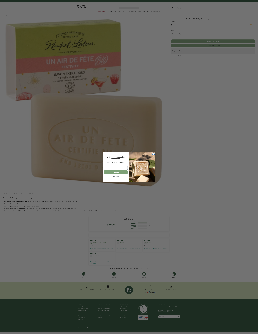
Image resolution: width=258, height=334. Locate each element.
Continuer (115, 172)
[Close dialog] (153, 154)
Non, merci (116, 176)
